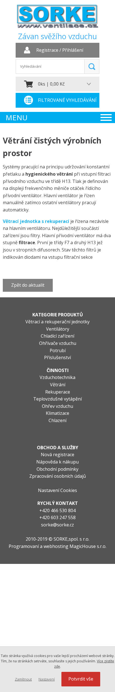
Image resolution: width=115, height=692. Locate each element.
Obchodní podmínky (57, 469)
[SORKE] (57, 18)
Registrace (47, 50)
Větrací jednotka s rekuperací (36, 221)
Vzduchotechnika (57, 377)
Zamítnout (23, 679)
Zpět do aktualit (27, 285)
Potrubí (58, 350)
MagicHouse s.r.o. (88, 546)
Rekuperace (57, 392)
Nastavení (47, 679)
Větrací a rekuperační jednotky (57, 322)
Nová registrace (57, 454)
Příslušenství (57, 357)
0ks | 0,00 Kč (51, 84)
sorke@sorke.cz (57, 525)
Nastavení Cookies (57, 490)
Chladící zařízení (57, 336)
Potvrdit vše (80, 679)
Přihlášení (72, 50)
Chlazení (57, 420)
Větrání (57, 385)
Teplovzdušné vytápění (57, 399)
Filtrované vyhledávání (67, 100)
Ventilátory (57, 329)
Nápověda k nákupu (57, 462)
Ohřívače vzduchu (57, 343)
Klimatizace (57, 413)
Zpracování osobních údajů (57, 476)
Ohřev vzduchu (57, 406)
